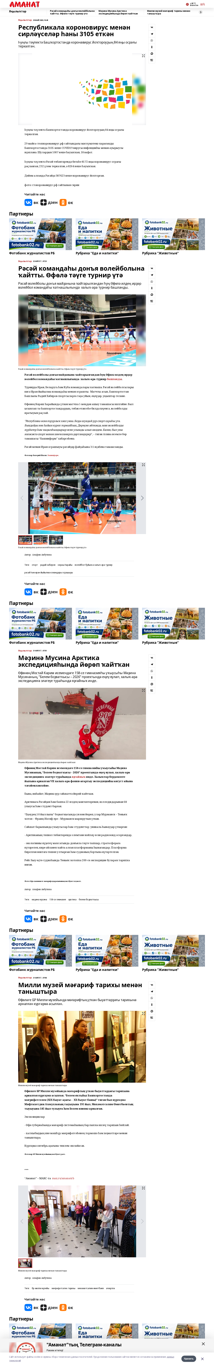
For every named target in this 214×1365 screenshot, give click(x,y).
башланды (114, 379)
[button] (142, 498)
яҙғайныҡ (79, 777)
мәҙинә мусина (39, 899)
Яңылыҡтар (17, 11)
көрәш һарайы (65, 565)
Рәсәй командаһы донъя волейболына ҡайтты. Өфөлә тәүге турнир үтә (72, 12)
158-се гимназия (57, 899)
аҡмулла (110, 1288)
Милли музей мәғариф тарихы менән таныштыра (168, 12)
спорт (35, 565)
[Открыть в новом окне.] (31, 202)
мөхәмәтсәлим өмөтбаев (91, 1288)
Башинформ (53, 455)
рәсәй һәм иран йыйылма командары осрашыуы (48, 572)
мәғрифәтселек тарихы (63, 1288)
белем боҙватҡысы (89, 899)
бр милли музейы (40, 1288)
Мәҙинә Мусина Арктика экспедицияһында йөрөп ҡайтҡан (118, 12)
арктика (72, 899)
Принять (189, 1358)
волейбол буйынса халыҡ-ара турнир (93, 565)
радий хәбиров (47, 565)
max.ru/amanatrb (63, 1178)
